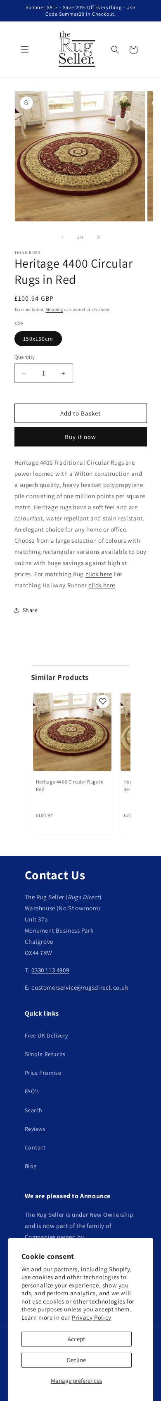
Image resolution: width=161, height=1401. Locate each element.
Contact (35, 1147)
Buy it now (80, 437)
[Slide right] (99, 237)
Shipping (54, 309)
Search (34, 1110)
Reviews (35, 1129)
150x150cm (38, 338)
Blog (31, 1166)
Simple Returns (45, 1054)
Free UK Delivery (47, 1035)
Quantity (24, 357)
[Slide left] (62, 237)
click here (98, 574)
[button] (25, 49)
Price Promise (43, 1072)
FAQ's (32, 1091)
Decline (76, 1360)
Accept (76, 1339)
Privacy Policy (91, 1317)
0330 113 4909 (50, 970)
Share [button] (30, 610)
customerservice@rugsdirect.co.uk (79, 987)
